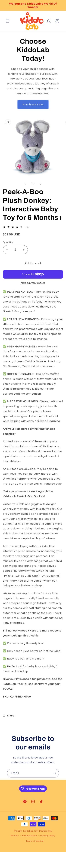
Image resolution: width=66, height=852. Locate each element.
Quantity (8, 242)
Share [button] (10, 715)
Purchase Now (33, 104)
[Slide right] (41, 184)
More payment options (33, 283)
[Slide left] (25, 184)
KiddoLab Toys (31, 831)
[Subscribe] (55, 773)
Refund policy (29, 836)
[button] (7, 21)
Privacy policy (47, 836)
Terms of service (35, 841)
